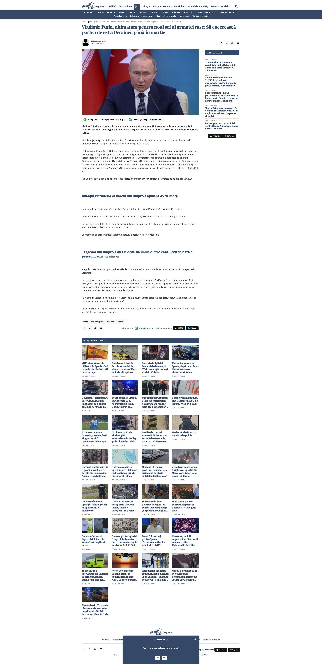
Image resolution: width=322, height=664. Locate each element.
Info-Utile (188, 12)
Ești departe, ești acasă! (141, 15)
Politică (112, 6)
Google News (145, 328)
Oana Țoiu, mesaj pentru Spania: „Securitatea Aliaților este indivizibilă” (153, 541)
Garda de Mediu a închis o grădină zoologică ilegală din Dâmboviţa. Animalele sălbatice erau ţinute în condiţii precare (95, 471)
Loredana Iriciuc (100, 41)
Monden (111, 12)
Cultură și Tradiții (200, 15)
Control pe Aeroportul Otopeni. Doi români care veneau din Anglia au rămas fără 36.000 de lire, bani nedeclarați (125, 541)
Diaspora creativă (162, 6)
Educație (132, 12)
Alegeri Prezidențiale (166, 15)
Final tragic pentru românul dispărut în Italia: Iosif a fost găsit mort (184, 506)
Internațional (125, 6)
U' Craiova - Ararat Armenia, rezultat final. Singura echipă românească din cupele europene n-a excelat (95, 437)
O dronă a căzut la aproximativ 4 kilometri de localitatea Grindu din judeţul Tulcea (125, 471)
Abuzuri (155, 12)
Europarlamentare (229, 12)
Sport (121, 12)
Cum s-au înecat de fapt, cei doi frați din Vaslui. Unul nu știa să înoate (93, 541)
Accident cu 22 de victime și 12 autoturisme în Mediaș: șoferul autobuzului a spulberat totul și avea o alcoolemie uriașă (125, 437)
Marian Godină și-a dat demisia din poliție (184, 434)
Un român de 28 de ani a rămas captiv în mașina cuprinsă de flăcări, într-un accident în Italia (95, 610)
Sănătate (144, 12)
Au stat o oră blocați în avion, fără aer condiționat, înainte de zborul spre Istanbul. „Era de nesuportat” (184, 575)
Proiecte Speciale (220, 6)
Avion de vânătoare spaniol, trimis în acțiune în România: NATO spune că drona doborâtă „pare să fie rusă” (124, 575)
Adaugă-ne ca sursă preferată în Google (106, 119)
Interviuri (184, 15)
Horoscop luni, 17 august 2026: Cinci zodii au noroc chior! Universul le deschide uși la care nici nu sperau (185, 541)
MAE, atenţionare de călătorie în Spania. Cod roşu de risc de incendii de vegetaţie (95, 368)
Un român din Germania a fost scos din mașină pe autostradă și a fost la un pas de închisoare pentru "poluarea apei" (155, 402)
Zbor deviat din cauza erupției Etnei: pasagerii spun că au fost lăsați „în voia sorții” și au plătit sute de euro (155, 575)
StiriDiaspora (87, 22)
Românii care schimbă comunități (191, 6)
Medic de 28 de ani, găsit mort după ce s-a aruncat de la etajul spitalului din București (154, 471)
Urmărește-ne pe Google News (147, 119)
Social (166, 12)
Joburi (100, 12)
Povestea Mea (120, 15)
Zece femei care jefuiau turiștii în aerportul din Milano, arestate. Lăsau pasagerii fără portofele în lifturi (185, 471)
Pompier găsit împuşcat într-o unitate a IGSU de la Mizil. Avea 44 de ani (185, 400)
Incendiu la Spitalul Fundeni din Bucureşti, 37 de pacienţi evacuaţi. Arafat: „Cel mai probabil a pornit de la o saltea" (155, 368)
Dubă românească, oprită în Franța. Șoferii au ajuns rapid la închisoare (94, 506)
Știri (137, 6)
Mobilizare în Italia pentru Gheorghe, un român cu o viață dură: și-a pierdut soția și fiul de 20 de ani (154, 506)
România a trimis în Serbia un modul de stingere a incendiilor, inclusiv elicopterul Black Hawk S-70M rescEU (124, 368)
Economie (89, 12)
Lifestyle (146, 6)
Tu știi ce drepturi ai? (206, 12)
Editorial (176, 12)
